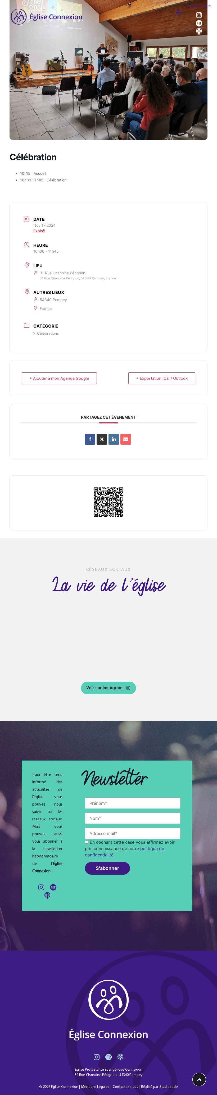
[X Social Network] (102, 439)
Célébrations (48, 333)
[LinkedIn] (113, 439)
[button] (178, 12)
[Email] (125, 439)
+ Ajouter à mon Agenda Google (59, 378)
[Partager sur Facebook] (90, 439)
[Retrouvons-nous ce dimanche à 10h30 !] (49, 615)
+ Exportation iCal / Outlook (162, 378)
